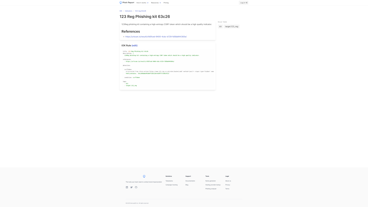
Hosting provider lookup (213, 185)
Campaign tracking (172, 185)
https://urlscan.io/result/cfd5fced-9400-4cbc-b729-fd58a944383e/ (156, 36)
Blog (187, 185)
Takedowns (169, 181)
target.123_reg (231, 26)
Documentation (190, 181)
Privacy (227, 185)
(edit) (135, 45)
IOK (121, 11)
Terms (227, 188)
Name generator (210, 181)
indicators (128, 11)
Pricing (166, 3)
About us (228, 181)
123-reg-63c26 (140, 11)
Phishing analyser (210, 188)
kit (220, 26)
